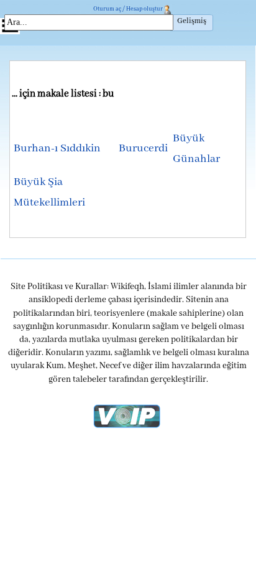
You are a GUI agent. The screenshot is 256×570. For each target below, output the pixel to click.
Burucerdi (143, 148)
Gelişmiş (191, 21)
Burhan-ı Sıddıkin (57, 148)
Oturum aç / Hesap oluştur (128, 9)
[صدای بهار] (127, 416)
